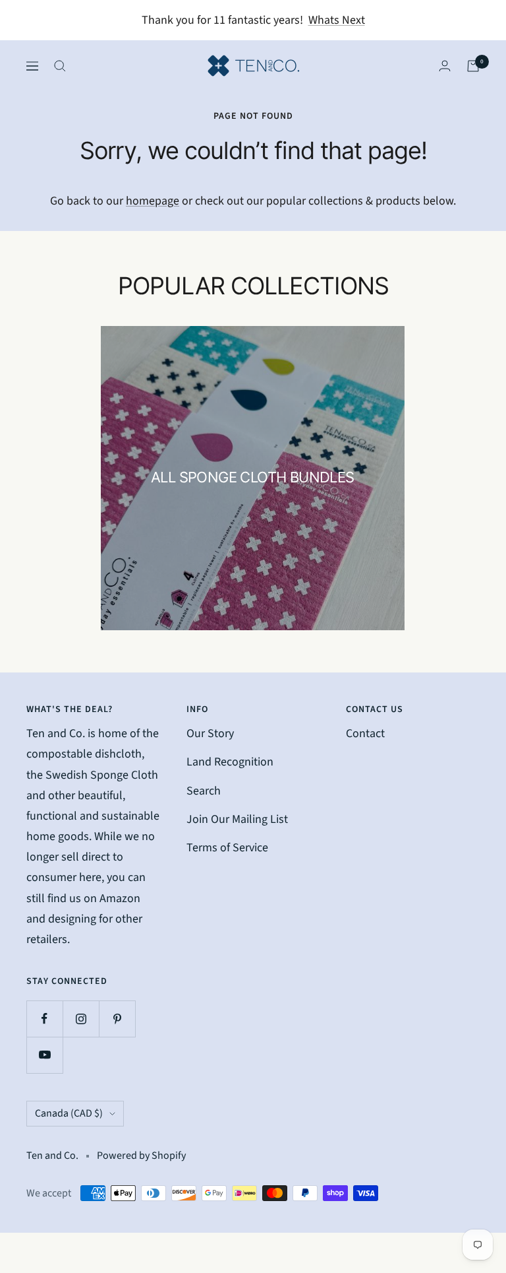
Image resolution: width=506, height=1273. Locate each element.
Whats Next (336, 20)
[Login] (445, 65)
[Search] (60, 66)
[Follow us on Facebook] (44, 1018)
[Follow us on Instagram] (81, 1018)
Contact (365, 733)
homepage (152, 201)
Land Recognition (229, 762)
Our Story (210, 733)
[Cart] (473, 66)
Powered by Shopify (141, 1155)
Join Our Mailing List (237, 819)
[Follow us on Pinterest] (117, 1018)
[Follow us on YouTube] (44, 1055)
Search (203, 791)
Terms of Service (227, 847)
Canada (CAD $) (69, 1113)
